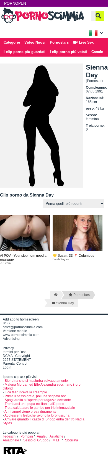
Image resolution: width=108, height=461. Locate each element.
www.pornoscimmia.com (21, 335)
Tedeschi (9, 436)
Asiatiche (56, 436)
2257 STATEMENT (17, 360)
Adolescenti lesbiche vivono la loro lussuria (37, 415)
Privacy (8, 348)
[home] (55, 295)
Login (7, 367)
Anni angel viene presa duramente (30, 412)
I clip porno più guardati (24, 52)
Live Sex (86, 42)
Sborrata (71, 440)
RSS (6, 323)
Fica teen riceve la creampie (26, 392)
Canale (97, 52)
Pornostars (59, 42)
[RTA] (15, 453)
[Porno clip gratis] (42, 23)
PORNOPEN (15, 3)
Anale (41, 436)
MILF (57, 440)
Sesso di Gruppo (35, 440)
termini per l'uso (15, 352)
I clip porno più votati (68, 52)
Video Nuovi (34, 42)
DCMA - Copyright (16, 356)
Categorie (12, 42)
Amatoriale (11, 440)
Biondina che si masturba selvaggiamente (36, 381)
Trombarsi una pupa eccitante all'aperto (34, 404)
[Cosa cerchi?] (98, 16)
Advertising (11, 339)
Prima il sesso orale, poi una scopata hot (35, 396)
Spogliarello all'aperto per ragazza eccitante (38, 400)
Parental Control (15, 363)
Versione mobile (15, 331)
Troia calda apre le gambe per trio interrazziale (40, 408)
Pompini (26, 436)
